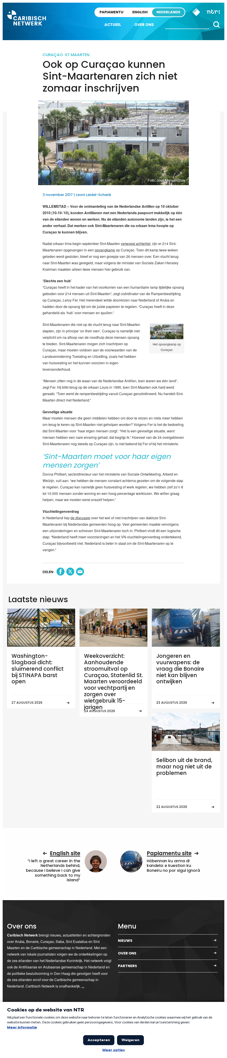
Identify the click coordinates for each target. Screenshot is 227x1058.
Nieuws (125, 940)
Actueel (112, 24)
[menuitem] (113, 24)
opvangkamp (105, 250)
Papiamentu (111, 12)
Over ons (144, 24)
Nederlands (168, 12)
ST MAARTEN (77, 54)
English (140, 12)
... (83, 986)
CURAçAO (53, 54)
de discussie (80, 517)
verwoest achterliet (135, 243)
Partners (127, 965)
